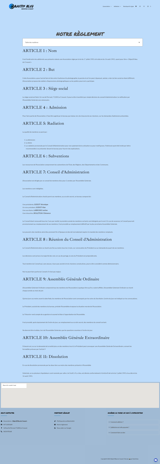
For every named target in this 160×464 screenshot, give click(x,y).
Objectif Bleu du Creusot (116, 459)
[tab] (133, 422)
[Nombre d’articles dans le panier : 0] (150, 6)
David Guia (135, 459)
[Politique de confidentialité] (64, 421)
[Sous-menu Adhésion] (120, 6)
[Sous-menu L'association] (111, 6)
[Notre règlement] (61, 424)
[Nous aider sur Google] (62, 428)
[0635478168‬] (6, 431)
